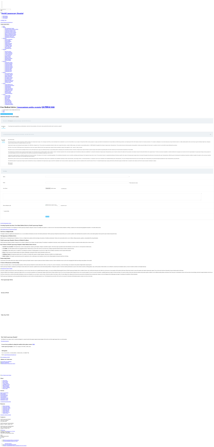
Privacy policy (5, 388)
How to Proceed (8, 47)
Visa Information (3, 396)
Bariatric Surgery (8, 57)
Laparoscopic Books (8, 64)
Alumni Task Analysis (9, 88)
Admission (4, 38)
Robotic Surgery (8, 56)
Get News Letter (8, 82)
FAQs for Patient (8, 60)
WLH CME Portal (8, 101)
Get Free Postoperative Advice (5, 223)
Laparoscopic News (8, 70)
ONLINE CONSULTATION (5, 414)
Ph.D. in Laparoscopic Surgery (10, 33)
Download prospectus (5, 341)
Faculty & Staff (7, 96)
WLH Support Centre (4, 397)
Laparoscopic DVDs (8, 65)
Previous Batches (8, 92)
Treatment (4, 49)
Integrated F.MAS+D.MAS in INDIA (11, 29)
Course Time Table (8, 46)
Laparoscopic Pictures (9, 67)
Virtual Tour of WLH (8, 103)
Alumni (4, 83)
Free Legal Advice (8, 79)
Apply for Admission (8, 39)
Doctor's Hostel (7, 40)
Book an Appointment (4, 392)
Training (4, 27)
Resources (4, 61)
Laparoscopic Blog (8, 69)
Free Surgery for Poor (9, 77)
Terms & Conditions (6, 387)
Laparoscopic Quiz (8, 71)
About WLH (5, 380)
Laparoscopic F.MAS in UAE (10, 31)
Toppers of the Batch (8, 93)
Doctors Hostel (5, 381)
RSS (34, 344)
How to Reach (5, 382)
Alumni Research (8, 87)
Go (1, 10)
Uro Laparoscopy (8, 55)
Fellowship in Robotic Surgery (10, 35)
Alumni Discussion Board (9, 85)
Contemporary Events (4, 398)
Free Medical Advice (8, 78)
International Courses (4, 399)
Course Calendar (6, 383)
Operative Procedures (8, 63)
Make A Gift (7, 98)
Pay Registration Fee (4, 394)
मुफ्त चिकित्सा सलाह (48, 107)
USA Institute (5, 18)
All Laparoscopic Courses (9, 28)
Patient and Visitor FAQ (9, 80)
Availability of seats (8, 45)
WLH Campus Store (8, 75)
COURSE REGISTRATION (5, 401)
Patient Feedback (8, 59)
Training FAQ (7, 42)
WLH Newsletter (8, 100)
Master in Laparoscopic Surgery (10, 34)
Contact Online (7, 95)
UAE (4, 110)
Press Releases (7, 99)
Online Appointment (8, 52)
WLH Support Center (9, 73)
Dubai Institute (5, 17)
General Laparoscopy (8, 53)
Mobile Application (8, 76)
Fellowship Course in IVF (9, 36)
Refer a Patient (7, 97)
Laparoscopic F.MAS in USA (10, 30)
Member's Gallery (8, 91)
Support (4, 72)
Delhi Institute (5, 16)
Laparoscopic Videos (8, 62)
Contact (4, 94)
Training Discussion (8, 43)
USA (4, 111)
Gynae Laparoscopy (8, 54)
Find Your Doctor (8, 51)
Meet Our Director (6, 385)
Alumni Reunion (8, 86)
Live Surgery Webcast (9, 74)
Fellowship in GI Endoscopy (10, 37)
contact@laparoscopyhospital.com (6, 22)
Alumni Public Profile (9, 89)
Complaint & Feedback (9, 104)
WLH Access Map (8, 102)
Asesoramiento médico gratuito (29, 107)
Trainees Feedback (8, 44)
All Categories (10, 120)
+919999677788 (3, 20)
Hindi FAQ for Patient (9, 81)
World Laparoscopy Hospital (10, 431)
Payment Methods (8, 41)
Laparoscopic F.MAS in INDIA (10, 32)
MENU (5, 24)
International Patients (8, 58)
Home (4, 26)
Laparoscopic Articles (9, 66)
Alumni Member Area (9, 84)
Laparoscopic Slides (8, 68)
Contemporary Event (8, 90)
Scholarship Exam (8, 48)
